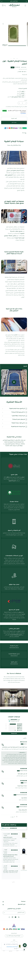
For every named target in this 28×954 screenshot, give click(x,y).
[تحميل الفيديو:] (14, 382)
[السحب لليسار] (11, 58)
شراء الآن (14, 122)
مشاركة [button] (23, 132)
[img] (23, 742)
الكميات (25, 100)
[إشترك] (4, 912)
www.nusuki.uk (14, 655)
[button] (25, 5)
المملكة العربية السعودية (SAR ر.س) (13, 935)
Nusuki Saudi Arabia (10, 947)
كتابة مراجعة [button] (14, 733)
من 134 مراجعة (6, 828)
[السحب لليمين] (17, 58)
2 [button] (14, 816)
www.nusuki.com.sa (14, 647)
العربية (13, 942)
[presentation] (1, 1)
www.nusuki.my (14, 663)
